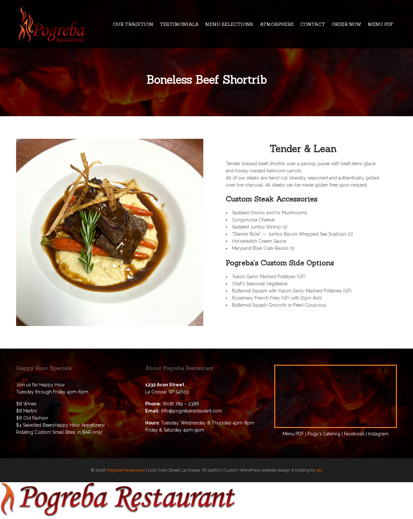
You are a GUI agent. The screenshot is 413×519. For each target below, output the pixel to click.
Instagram (378, 433)
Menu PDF (381, 24)
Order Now (346, 24)
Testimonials (179, 24)
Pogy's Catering (323, 433)
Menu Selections (229, 24)
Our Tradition (133, 24)
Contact (312, 24)
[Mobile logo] (118, 515)
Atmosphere (277, 24)
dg (318, 470)
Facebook (354, 433)
